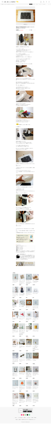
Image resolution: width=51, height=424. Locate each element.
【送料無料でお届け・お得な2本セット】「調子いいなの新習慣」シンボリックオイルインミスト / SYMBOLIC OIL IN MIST (29, 375)
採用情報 (20, 419)
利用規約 (35, 417)
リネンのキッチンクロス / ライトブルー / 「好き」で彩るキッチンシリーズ (35, 307)
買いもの (41, 2)
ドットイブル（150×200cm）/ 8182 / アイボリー (22, 346)
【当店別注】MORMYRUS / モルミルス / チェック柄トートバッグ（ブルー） (29, 400)
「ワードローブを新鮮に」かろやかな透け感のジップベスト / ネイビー (22, 294)
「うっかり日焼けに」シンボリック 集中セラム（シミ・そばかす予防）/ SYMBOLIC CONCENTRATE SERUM (36, 347)
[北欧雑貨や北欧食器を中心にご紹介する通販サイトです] (9, 1)
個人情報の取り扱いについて (32, 419)
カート (46, 2)
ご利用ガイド (24, 417)
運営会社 (17, 419)
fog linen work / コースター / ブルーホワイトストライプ (29, 294)
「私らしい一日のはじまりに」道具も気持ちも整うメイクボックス (35, 281)
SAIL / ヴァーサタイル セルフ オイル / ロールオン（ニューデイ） (15, 388)
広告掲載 (32, 417)
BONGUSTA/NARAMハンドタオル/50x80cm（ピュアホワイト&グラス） (29, 388)
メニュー (49, 2)
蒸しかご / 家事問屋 (21, 306)
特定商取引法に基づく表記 (25, 419)
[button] (17, 16)
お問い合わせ (28, 417)
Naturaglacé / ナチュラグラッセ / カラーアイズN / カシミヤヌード (35, 388)
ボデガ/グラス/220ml (35, 293)
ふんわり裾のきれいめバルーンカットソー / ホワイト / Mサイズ (35, 319)
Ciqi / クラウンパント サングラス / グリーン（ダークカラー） (22, 360)
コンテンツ (44, 2)
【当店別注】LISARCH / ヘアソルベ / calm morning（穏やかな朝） (36, 374)
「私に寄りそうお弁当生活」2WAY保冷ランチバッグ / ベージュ (29, 319)
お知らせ (16, 417)
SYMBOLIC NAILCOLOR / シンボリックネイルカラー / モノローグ (15, 281)
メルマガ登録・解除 (20, 417)
